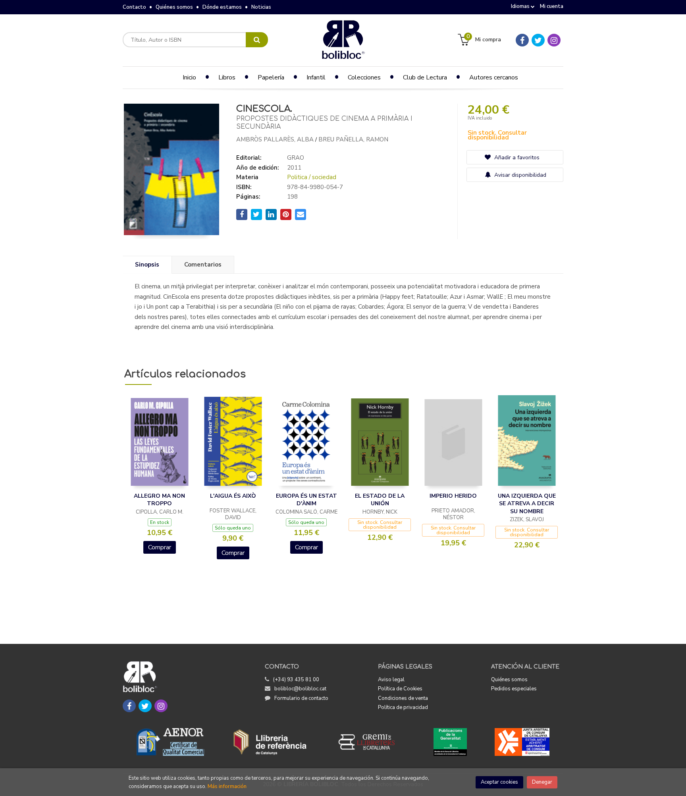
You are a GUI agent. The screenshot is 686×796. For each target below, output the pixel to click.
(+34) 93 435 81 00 (296, 679)
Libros (226, 77)
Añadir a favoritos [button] (516, 157)
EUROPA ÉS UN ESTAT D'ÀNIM (306, 500)
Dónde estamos (222, 7)
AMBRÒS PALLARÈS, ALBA (275, 139)
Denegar (542, 782)
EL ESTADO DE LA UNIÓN (380, 500)
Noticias (261, 7)
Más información (227, 786)
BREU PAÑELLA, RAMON (353, 139)
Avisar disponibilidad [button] (519, 175)
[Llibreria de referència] (270, 742)
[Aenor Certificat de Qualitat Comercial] (170, 742)
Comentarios (203, 265)
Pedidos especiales (514, 688)
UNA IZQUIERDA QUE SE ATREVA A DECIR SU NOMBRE (527, 503)
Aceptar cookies (499, 782)
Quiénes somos (174, 7)
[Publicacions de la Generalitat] (450, 742)
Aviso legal (391, 679)
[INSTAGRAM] (554, 40)
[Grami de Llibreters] (371, 742)
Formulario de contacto (301, 698)
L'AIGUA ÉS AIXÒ (233, 496)
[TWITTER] (538, 40)
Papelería (271, 77)
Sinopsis (147, 265)
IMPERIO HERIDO (453, 496)
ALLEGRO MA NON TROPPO (159, 500)
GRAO (295, 158)
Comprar (159, 547)
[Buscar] (257, 39)
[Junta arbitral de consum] (522, 742)
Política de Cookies (400, 688)
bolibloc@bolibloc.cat (300, 688)
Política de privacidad (403, 707)
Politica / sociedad (311, 177)
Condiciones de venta (403, 698)
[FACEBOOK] (522, 40)
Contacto (134, 7)
